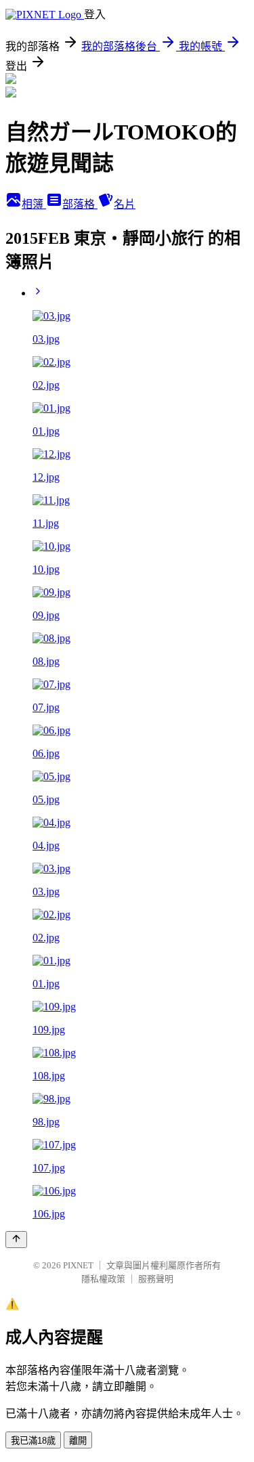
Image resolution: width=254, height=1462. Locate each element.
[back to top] (16, 1239)
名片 (124, 204)
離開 (78, 1441)
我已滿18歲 (33, 1441)
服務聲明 (155, 1279)
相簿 (34, 204)
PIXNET (78, 1265)
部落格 (80, 204)
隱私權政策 (103, 1279)
